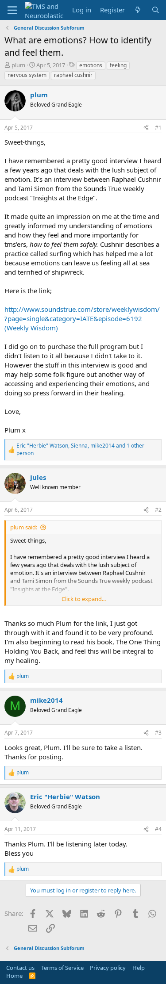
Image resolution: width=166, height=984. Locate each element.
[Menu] (12, 10)
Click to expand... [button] (84, 599)
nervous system (27, 75)
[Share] (146, 128)
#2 (158, 509)
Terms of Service (62, 968)
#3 (158, 732)
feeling (118, 65)
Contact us (20, 968)
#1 (158, 127)
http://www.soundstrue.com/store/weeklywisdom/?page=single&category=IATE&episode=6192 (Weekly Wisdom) (82, 318)
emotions (90, 65)
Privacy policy (108, 968)
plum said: (23, 527)
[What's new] (138, 10)
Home (14, 976)
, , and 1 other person (80, 449)
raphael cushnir (73, 75)
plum (18, 65)
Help (138, 968)
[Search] (155, 10)
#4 (158, 829)
